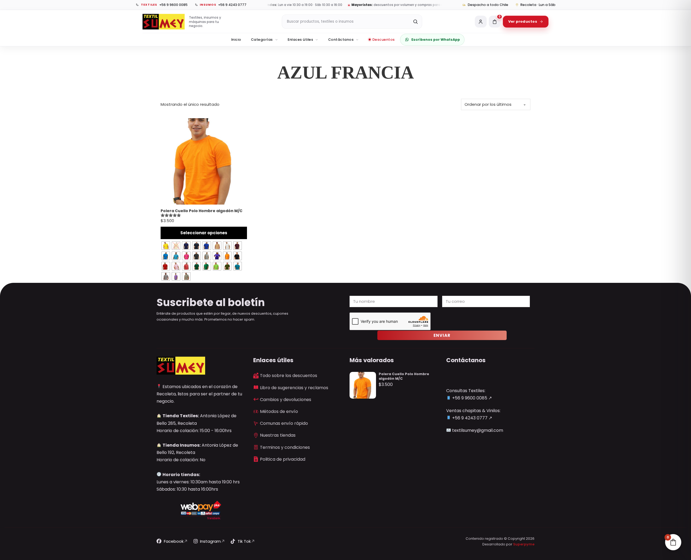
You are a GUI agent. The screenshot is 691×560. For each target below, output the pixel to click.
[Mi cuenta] (481, 22)
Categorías (262, 39)
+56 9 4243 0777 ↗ (471, 418)
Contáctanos (341, 39)
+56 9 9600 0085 (469, 398)
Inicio (236, 39)
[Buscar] (415, 21)
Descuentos (383, 39)
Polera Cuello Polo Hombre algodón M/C (404, 376)
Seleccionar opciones (203, 233)
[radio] (166, 246)
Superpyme (523, 544)
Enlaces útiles (300, 39)
